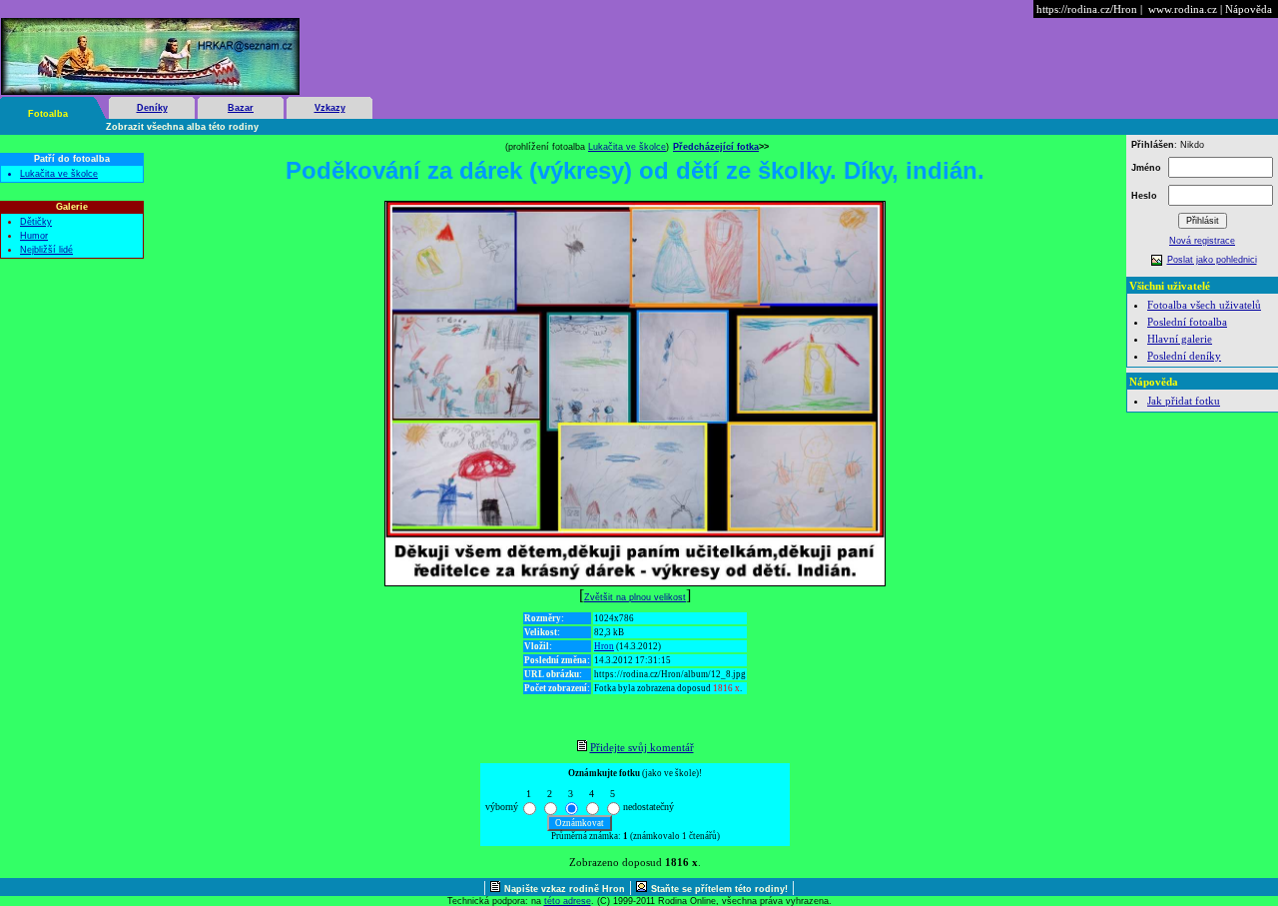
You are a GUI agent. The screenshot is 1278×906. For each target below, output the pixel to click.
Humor (34, 236)
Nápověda (1248, 9)
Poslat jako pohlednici (1212, 260)
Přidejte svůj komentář (642, 747)
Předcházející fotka (716, 147)
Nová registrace (1202, 241)
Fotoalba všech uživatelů (1204, 305)
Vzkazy (330, 108)
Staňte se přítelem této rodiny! (719, 889)
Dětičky (36, 222)
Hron (604, 646)
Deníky (152, 108)
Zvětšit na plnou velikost (635, 597)
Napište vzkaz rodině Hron (564, 889)
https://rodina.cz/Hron (1086, 9)
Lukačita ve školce (59, 174)
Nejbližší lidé (46, 250)
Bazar (241, 108)
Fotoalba (48, 114)
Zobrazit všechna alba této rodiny (182, 127)
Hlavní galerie (1179, 339)
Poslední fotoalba (1187, 322)
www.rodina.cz (1182, 9)
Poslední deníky (1184, 356)
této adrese (567, 901)
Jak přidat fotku (1183, 401)
